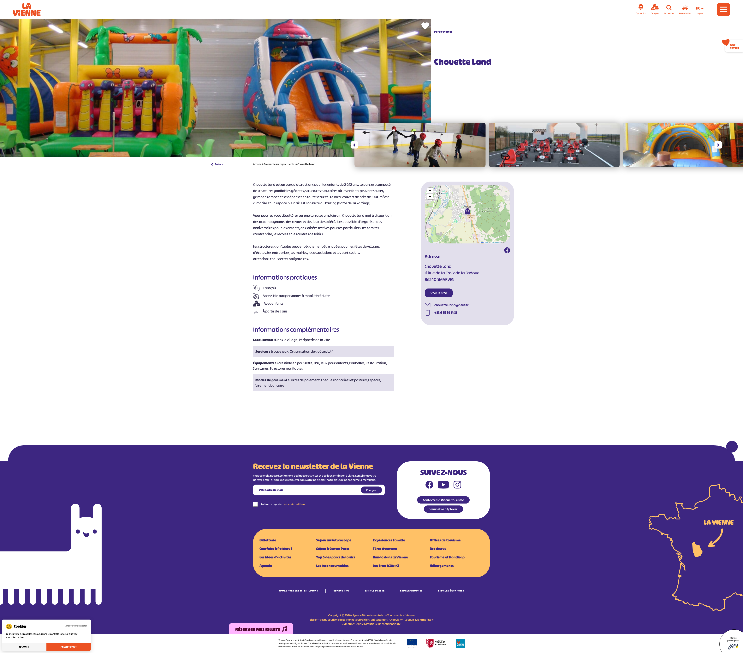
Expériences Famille (389, 540)
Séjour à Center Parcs (332, 548)
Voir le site (439, 293)
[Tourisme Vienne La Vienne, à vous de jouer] (32, 9)
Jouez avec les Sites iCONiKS (298, 590)
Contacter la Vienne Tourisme (443, 500)
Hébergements (442, 565)
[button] (354, 145)
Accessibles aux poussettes (279, 164)
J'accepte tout (69, 646)
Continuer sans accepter (76, 626)
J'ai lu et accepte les (283, 504)
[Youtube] (443, 485)
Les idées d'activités (275, 557)
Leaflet (486, 242)
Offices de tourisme (445, 540)
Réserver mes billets (257, 630)
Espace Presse (375, 590)
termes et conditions (294, 504)
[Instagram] (457, 485)
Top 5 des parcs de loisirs (335, 557)
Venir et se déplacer (443, 509)
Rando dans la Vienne (390, 557)
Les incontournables (332, 565)
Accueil (257, 164)
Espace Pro (341, 590)
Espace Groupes (411, 590)
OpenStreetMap (496, 242)
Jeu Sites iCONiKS (386, 565)
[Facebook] (507, 250)
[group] (420, 145)
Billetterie (267, 540)
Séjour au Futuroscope (333, 540)
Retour (219, 164)
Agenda (265, 565)
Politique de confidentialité (383, 624)
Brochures (438, 548)
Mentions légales (354, 624)
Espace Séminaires (451, 590)
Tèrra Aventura (385, 548)
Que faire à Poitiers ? (275, 548)
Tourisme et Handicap (447, 557)
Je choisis (24, 646)
